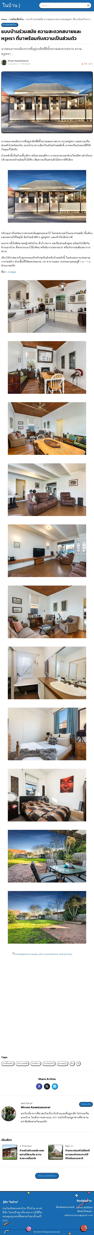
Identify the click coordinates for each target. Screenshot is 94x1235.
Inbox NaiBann (84, 1207)
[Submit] (89, 5)
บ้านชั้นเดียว (7, 1063)
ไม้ (78, 1063)
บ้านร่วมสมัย (22, 1063)
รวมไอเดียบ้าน (17, 19)
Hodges (12, 271)
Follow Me (86, 1104)
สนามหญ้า (62, 1063)
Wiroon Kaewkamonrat (18, 61)
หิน (72, 1063)
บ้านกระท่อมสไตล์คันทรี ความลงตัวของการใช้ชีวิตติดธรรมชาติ (77, 1154)
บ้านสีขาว (35, 1063)
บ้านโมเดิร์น (48, 1063)
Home (4, 19)
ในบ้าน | (11, 5)
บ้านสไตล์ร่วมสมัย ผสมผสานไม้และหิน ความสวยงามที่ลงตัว (32, 1154)
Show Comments (46, 1175)
